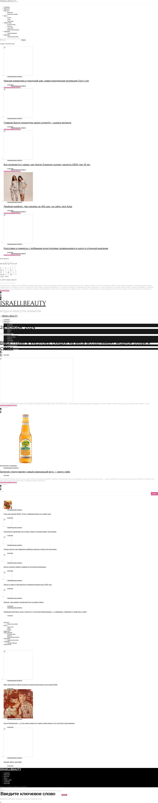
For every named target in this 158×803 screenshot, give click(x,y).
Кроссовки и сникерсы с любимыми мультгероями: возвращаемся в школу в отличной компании (56, 248)
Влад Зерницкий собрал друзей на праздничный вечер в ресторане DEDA (30, 685)
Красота (6, 10)
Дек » (7, 276)
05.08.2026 (10, 727)
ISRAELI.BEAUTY (23, 303)
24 (1, 274)
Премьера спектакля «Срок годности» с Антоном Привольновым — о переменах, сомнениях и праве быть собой (45, 612)
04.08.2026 (10, 765)
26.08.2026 (10, 84)
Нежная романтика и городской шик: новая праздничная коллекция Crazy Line (46, 80)
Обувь (8, 19)
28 (11, 274)
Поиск (2, 491)
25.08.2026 (10, 126)
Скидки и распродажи (12, 36)
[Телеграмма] (0, 299)
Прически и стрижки (12, 14)
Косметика (10, 12)
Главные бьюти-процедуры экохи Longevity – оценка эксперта (37, 122)
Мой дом (9, 26)
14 (11, 270)
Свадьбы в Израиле (12, 33)
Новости (7, 8)
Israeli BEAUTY (10, 316)
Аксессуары (10, 21)
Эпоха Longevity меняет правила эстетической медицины (25, 567)
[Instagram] (0, 296)
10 (1, 270)
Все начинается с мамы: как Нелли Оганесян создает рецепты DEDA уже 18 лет (47, 164)
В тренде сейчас (11, 24)
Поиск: (2, 790)
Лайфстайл (8, 22)
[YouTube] (0, 297)
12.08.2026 (10, 588)
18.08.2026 (10, 252)
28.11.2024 (6, 355)
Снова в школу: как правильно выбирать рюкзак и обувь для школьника (30, 549)
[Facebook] (0, 292)
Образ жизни (8, 632)
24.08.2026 (10, 168)
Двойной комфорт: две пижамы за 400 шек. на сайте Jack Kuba (38, 206)
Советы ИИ (10, 28)
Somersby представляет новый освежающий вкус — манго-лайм (35, 471)
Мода (5, 15)
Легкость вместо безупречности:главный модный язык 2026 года (28, 584)
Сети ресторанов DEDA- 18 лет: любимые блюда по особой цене (27, 514)
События (7, 31)
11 (3, 270)
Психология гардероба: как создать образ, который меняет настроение (30, 532)
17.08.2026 (10, 535)
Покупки (7, 35)
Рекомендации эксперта (13, 29)
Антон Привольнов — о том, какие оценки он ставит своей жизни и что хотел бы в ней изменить (39, 723)
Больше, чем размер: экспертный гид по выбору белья (24, 602)
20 (8, 272)
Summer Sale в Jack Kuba (13, 762)
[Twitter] (0, 294)
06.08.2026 (10, 688)
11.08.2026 (10, 615)
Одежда (9, 17)
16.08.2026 (10, 553)
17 (1, 272)
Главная (7, 7)
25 (3, 274)
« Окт (2, 276)
